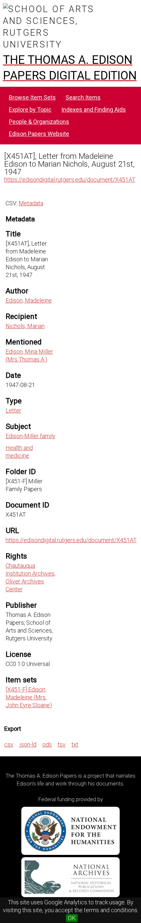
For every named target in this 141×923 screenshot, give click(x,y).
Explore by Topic (30, 109)
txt (74, 744)
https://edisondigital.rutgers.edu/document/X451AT (69, 179)
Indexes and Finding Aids (93, 109)
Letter (13, 410)
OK (72, 917)
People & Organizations (39, 121)
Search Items (83, 97)
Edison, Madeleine (29, 300)
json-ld (27, 744)
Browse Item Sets (32, 97)
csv (8, 744)
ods (47, 744)
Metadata (31, 203)
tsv (62, 744)
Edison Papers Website (39, 133)
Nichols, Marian (25, 326)
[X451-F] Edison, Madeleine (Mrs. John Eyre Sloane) (29, 697)
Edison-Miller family (30, 436)
